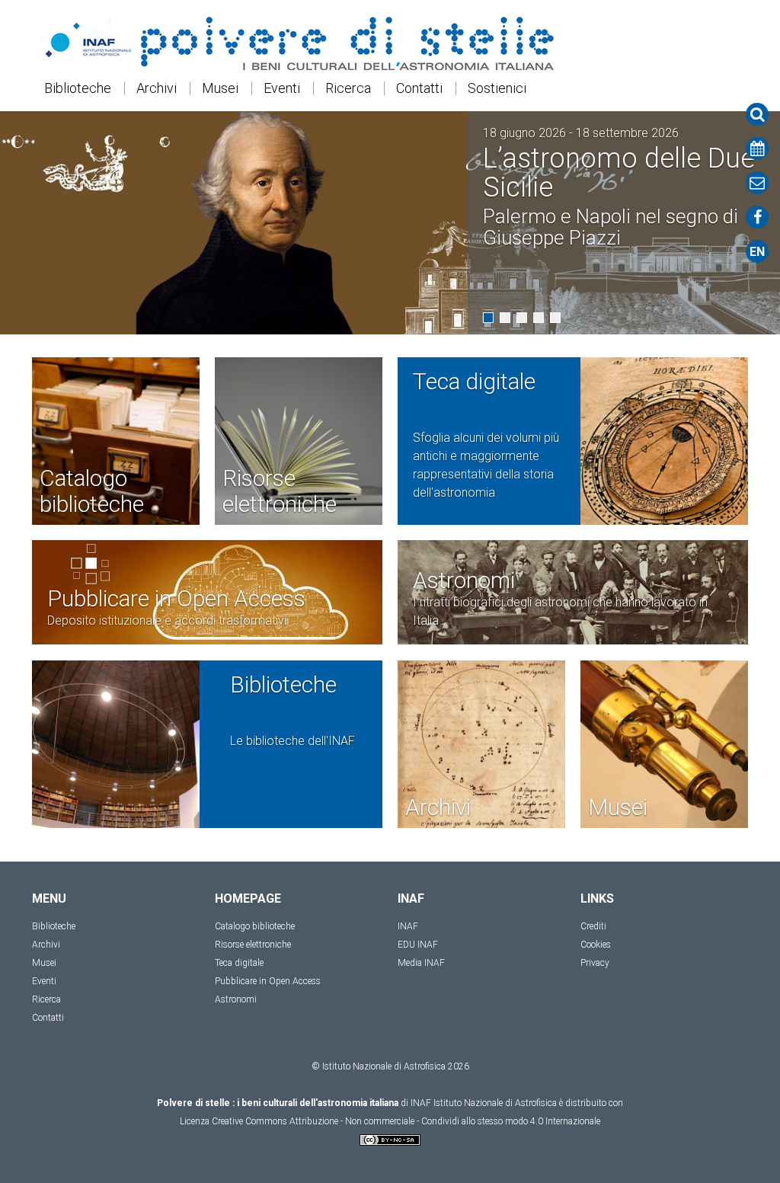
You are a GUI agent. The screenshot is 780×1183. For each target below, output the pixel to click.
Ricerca (348, 88)
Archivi (156, 88)
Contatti (419, 88)
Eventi (282, 88)
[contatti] (757, 182)
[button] (488, 317)
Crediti (593, 926)
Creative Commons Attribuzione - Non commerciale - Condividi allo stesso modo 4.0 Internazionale (406, 1121)
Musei (220, 88)
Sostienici (497, 88)
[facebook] (757, 217)
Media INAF (421, 963)
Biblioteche (77, 88)
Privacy (594, 963)
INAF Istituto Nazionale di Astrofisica (484, 1103)
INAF (408, 926)
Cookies (595, 944)
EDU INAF (418, 944)
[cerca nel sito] (757, 114)
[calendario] (757, 148)
